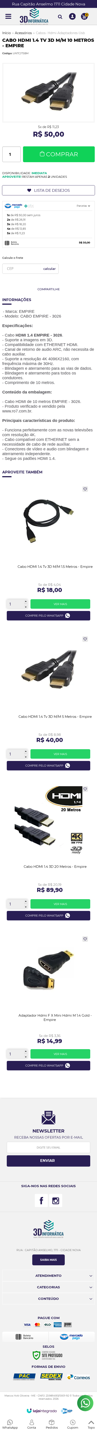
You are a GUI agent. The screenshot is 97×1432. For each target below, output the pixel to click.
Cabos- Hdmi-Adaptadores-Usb (60, 33)
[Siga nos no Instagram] (55, 1200)
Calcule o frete (12, 258)
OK (49, 269)
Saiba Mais (48, 1259)
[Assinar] (48, 1161)
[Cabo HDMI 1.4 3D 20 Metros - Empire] (48, 855)
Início (6, 33)
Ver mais (60, 604)
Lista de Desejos (52, 190)
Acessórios (23, 33)
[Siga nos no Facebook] (41, 1200)
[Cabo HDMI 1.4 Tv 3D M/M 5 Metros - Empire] (48, 705)
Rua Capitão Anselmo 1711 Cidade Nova (48, 4)
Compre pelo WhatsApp (44, 615)
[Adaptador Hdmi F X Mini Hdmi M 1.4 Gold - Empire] (48, 1005)
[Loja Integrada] (41, 1410)
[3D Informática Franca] (34, 16)
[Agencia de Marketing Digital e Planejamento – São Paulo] (66, 1411)
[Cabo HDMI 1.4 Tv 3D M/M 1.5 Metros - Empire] (48, 555)
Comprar (62, 154)
